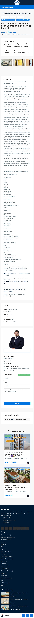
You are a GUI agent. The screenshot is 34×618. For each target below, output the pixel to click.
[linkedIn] (15, 528)
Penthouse (4, 568)
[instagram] (27, 528)
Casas (2, 544)
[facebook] (2, 528)
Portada (3, 12)
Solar (2, 573)
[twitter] (10, 528)
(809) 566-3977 (7, 517)
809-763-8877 (9, 363)
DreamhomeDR (7, 522)
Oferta (3, 561)
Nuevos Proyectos (5, 559)
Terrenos (3, 575)
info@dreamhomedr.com (9, 520)
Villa (2, 580)
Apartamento (9, 12)
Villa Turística (4, 583)
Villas (2, 585)
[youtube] (23, 528)
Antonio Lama (9, 356)
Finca (2, 549)
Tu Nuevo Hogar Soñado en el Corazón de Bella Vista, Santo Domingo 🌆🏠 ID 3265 (14, 454)
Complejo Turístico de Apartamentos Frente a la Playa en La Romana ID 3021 (16, 487)
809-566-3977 (9, 361)
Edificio (3, 547)
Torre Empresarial (5, 578)
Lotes (2, 554)
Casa (2, 542)
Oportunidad (15, 12)
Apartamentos (5, 539)
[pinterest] (19, 528)
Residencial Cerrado (6, 571)
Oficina (3, 563)
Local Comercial (5, 551)
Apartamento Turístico (6, 537)
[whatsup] (6, 528)
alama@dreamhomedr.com (12, 366)
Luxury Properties (5, 556)
